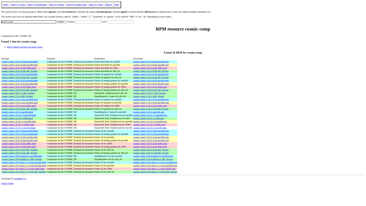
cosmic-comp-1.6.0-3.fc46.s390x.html (19, 68)
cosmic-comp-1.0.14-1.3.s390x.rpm (149, 124)
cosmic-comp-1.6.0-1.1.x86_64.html (18, 93)
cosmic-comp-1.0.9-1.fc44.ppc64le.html (20, 137)
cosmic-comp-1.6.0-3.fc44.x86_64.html (19, 77)
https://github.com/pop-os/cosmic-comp (24, 47)
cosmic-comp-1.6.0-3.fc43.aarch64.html (20, 80)
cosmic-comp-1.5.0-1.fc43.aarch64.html (20, 99)
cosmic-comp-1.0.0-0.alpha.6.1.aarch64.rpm (153, 156)
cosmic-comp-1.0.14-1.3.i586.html (17, 118)
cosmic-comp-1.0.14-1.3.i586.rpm (148, 118)
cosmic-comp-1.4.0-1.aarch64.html (17, 112)
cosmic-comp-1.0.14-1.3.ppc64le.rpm (150, 121)
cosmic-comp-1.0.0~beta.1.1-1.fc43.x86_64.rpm (155, 172)
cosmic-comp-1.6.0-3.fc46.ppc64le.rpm (151, 65)
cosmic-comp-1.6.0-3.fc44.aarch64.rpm (151, 74)
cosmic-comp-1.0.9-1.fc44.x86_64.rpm (150, 150)
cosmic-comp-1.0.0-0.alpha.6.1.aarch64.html (22, 156)
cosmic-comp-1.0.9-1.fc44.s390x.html (19, 143)
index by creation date (77, 4)
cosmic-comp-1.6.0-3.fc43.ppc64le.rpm (151, 84)
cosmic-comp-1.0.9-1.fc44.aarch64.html (20, 131)
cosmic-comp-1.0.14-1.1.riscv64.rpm (149, 128)
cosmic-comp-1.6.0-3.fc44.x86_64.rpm (150, 77)
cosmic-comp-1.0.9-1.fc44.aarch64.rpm (151, 131)
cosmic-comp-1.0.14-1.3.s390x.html (18, 124)
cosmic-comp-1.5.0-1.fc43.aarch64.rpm (151, 99)
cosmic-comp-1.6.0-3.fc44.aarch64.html (20, 74)
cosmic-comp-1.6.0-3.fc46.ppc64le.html (20, 65)
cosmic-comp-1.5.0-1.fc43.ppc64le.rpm (151, 102)
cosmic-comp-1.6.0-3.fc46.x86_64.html (19, 71)
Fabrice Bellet (7, 183)
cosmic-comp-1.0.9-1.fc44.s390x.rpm (150, 143)
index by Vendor (56, 4)
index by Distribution (37, 4)
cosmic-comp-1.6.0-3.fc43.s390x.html (19, 87)
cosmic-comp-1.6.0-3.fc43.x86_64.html (19, 90)
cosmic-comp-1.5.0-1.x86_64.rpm (148, 96)
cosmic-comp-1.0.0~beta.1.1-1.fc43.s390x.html (23, 169)
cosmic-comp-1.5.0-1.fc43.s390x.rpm (150, 106)
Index (6, 4)
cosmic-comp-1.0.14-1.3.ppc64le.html (19, 121)
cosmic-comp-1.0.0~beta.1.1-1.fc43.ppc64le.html (24, 165)
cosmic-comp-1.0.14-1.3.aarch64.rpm (150, 115)
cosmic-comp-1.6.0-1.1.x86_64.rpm (149, 93)
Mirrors (108, 4)
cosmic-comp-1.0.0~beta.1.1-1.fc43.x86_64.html (24, 172)
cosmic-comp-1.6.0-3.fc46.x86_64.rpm (150, 71)
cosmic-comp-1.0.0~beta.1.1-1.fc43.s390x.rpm (154, 169)
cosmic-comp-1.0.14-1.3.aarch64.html (19, 115)
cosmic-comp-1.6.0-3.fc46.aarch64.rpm (151, 62)
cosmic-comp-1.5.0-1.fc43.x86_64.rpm (150, 109)
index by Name (96, 4)
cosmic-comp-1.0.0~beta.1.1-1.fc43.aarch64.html (24, 162)
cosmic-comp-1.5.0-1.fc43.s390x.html (19, 106)
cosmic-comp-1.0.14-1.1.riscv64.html (18, 128)
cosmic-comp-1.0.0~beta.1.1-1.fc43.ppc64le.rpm (155, 165)
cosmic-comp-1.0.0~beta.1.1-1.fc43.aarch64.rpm (155, 162)
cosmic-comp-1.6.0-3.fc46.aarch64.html (20, 62)
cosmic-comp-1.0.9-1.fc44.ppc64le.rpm (151, 137)
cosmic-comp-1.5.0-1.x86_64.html (17, 96)
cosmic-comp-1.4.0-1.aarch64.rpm (148, 112)
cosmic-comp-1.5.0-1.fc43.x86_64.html (19, 109)
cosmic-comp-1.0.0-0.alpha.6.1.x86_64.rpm (153, 159)
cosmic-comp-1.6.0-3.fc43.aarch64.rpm (151, 80)
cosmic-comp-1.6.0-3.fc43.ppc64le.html (20, 84)
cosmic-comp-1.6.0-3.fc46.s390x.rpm (150, 68)
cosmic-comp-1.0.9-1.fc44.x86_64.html (19, 150)
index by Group (18, 4)
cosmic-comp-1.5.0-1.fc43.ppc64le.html (20, 102)
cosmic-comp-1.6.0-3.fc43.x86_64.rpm (150, 90)
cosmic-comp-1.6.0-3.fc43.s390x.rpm (150, 87)
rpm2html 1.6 (20, 178)
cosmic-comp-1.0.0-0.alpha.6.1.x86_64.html (22, 159)
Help (117, 4)
